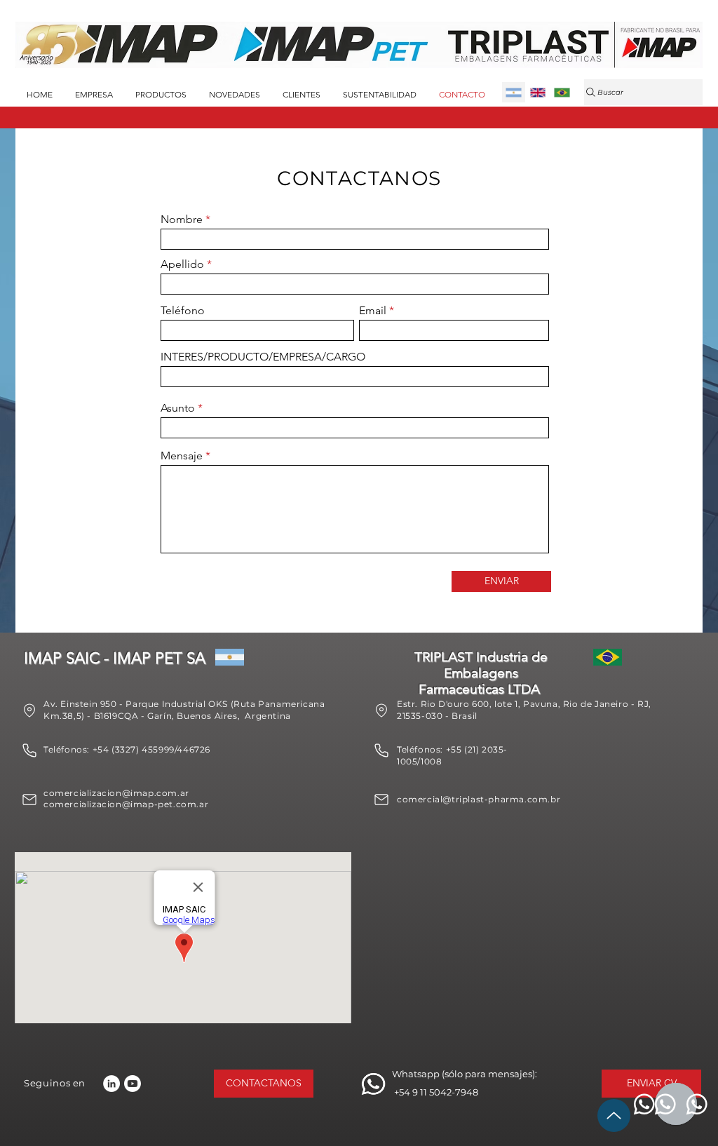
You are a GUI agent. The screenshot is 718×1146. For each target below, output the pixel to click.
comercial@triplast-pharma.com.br (478, 799)
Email (372, 310)
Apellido (182, 264)
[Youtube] (132, 1083)
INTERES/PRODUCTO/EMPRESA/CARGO (263, 357)
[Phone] (29, 750)
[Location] (29, 710)
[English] (537, 92)
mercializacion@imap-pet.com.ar (131, 804)
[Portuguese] (562, 92)
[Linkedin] (111, 1083)
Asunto (178, 408)
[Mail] (29, 800)
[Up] (613, 1115)
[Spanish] (513, 92)
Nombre (182, 219)
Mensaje (182, 455)
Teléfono (183, 310)
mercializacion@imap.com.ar (122, 793)
